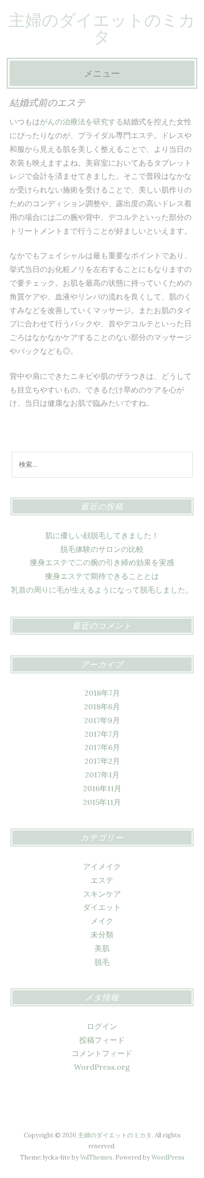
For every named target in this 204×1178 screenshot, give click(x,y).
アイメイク (102, 866)
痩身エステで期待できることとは (102, 576)
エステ (102, 880)
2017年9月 (102, 720)
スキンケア (102, 894)
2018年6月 (102, 706)
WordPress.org (102, 1067)
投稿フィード (102, 1040)
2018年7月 (102, 693)
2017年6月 (102, 747)
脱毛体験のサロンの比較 (102, 549)
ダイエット (102, 907)
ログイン (102, 1026)
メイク (102, 920)
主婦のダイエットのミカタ (102, 28)
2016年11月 (102, 788)
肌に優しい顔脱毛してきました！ (102, 535)
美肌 (102, 948)
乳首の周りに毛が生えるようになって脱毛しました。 (102, 589)
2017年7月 (102, 734)
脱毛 (102, 962)
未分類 (102, 934)
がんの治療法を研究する (81, 121)
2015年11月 (102, 802)
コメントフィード (102, 1053)
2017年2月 (102, 761)
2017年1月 (102, 774)
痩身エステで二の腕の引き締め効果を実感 (102, 562)
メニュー (102, 73)
